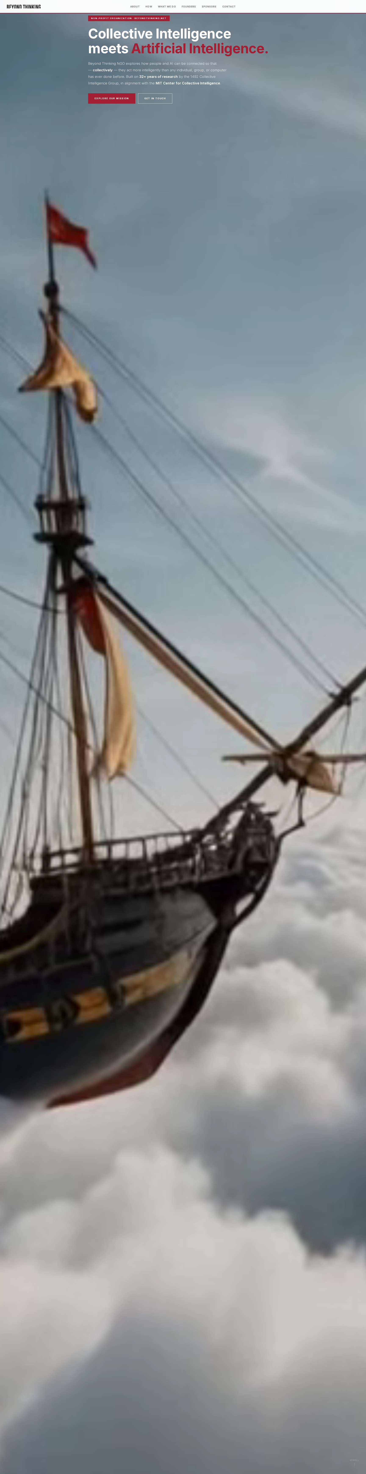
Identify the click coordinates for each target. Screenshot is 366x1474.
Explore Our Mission (111, 98)
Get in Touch (155, 98)
